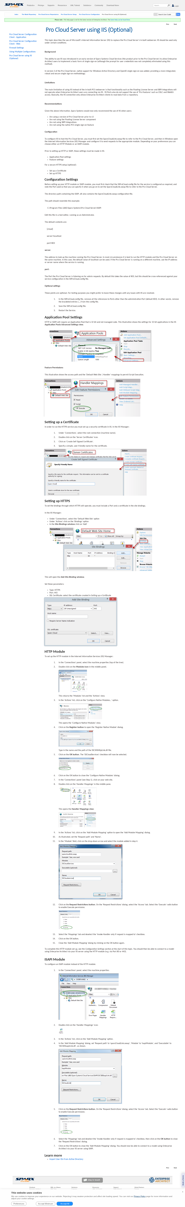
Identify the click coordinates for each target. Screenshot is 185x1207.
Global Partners (139, 1187)
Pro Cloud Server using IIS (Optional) (20, 57)
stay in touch (94, 1180)
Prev (167, 24)
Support (51, 5)
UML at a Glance (56, 1187)
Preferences (18, 1204)
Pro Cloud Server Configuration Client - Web (23, 42)
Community (99, 5)
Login (176, 6)
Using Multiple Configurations (22, 52)
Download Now (112, 5)
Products (30, 5)
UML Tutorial (75, 5)
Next (175, 24)
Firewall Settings (16, 48)
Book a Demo (183, 1180)
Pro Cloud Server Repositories (48, 14)
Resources (62, 5)
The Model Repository (29, 14)
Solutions (87, 5)
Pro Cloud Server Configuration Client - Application (23, 35)
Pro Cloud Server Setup (69, 14)
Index (16, 14)
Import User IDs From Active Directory (66, 1159)
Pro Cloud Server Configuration (89, 14)
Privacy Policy (140, 1196)
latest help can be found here (120, 20)
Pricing (40, 5)
